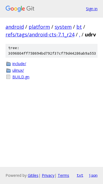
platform (39, 26)
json (93, 175)
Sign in (92, 8)
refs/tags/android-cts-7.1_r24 (39, 34)
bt (79, 26)
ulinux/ (18, 70)
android (14, 26)
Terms (63, 175)
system (63, 26)
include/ (19, 63)
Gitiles (33, 175)
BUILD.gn (20, 76)
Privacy (48, 175)
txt (80, 175)
